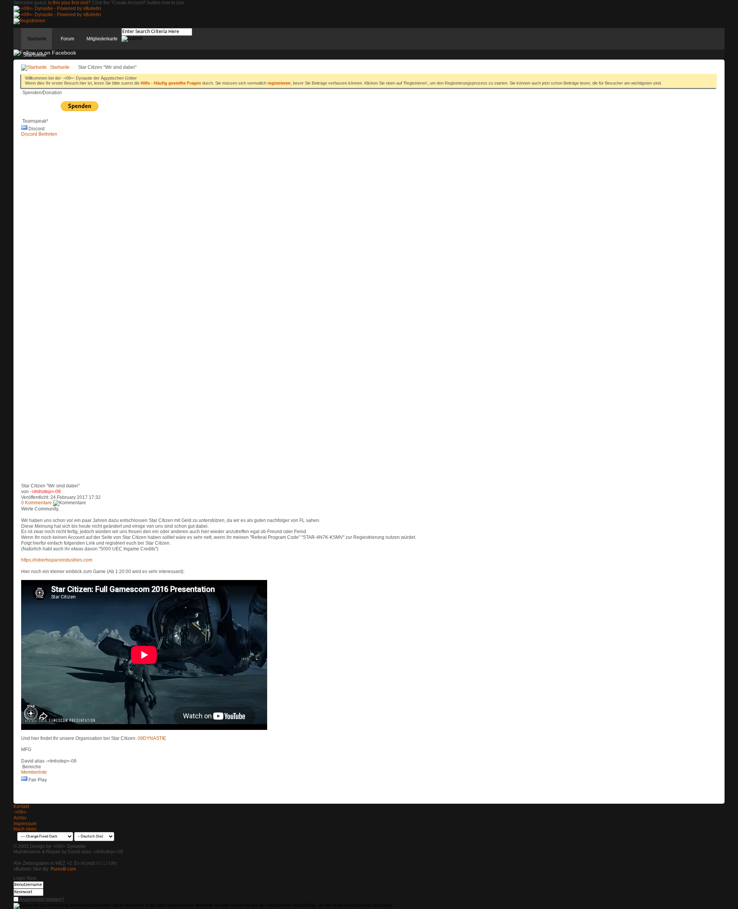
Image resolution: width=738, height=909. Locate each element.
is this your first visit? (69, 2)
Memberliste (34, 772)
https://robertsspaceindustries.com (56, 560)
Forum (67, 39)
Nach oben (25, 829)
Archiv (20, 818)
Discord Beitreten (39, 134)
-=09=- (20, 812)
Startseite (37, 39)
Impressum (25, 823)
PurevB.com (63, 869)
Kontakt (21, 806)
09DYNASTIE (152, 738)
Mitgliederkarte (102, 39)
